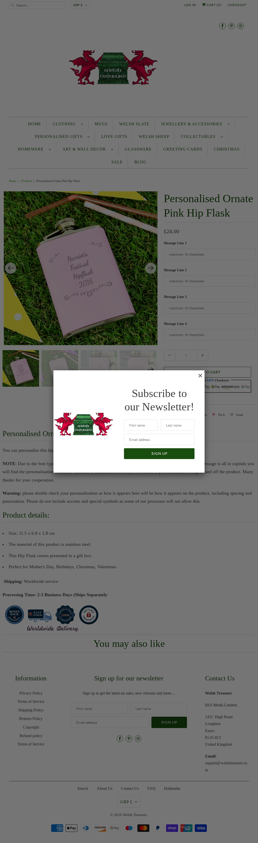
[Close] (198, 378)
